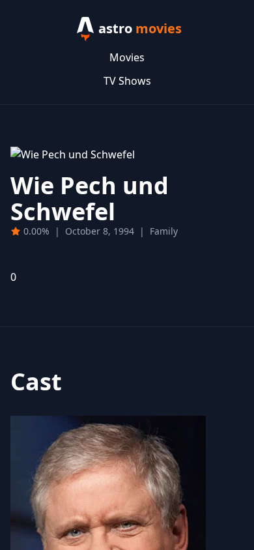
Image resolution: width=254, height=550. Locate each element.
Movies (127, 57)
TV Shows (127, 81)
